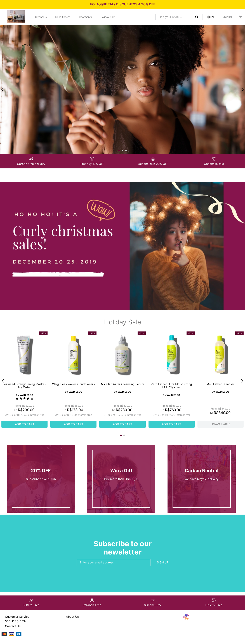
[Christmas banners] (122, 309)
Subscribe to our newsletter (123, 547)
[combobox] (179, 17)
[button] (3, 381)
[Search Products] (197, 17)
